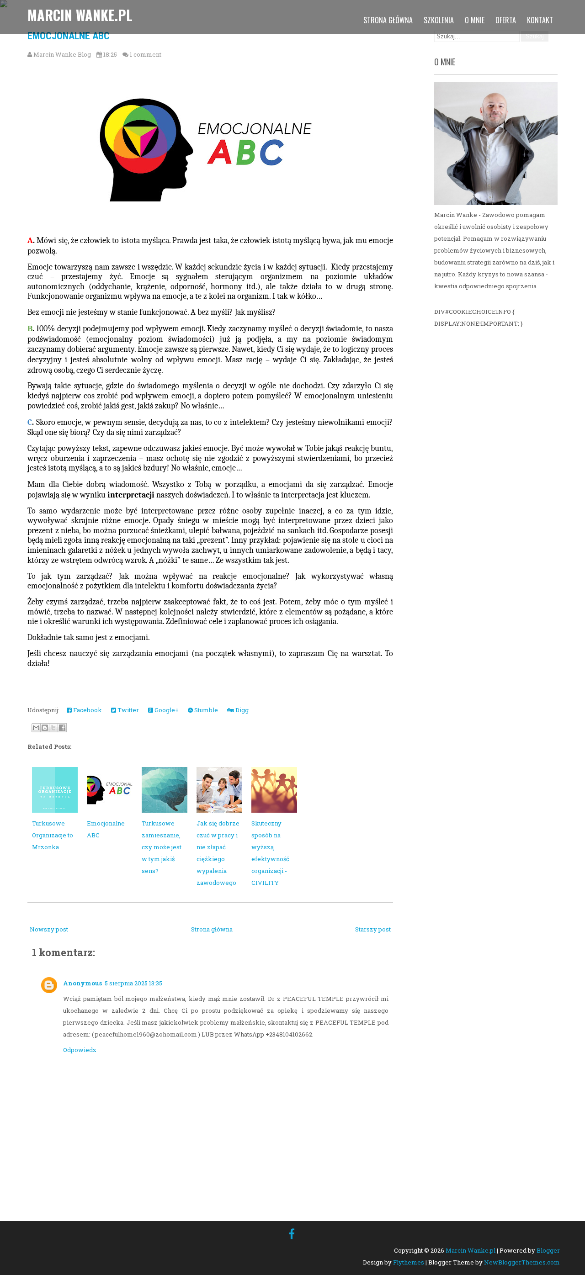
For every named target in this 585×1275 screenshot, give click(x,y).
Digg (241, 710)
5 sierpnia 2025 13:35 (133, 983)
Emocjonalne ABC (68, 36)
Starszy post (373, 929)
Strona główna (212, 929)
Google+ (166, 710)
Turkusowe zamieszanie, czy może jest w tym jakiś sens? (161, 847)
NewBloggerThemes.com (522, 1262)
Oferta (505, 20)
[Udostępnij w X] (53, 727)
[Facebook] (291, 1234)
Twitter (127, 710)
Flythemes (408, 1262)
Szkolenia (439, 20)
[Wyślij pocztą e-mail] (36, 727)
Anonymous (82, 983)
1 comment (145, 54)
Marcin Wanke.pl (80, 15)
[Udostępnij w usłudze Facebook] (62, 727)
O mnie (474, 20)
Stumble (205, 710)
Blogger (548, 1250)
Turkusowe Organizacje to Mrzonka (52, 835)
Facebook (87, 710)
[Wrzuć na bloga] (44, 727)
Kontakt (540, 20)
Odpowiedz (79, 1050)
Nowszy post (49, 929)
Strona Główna (388, 20)
